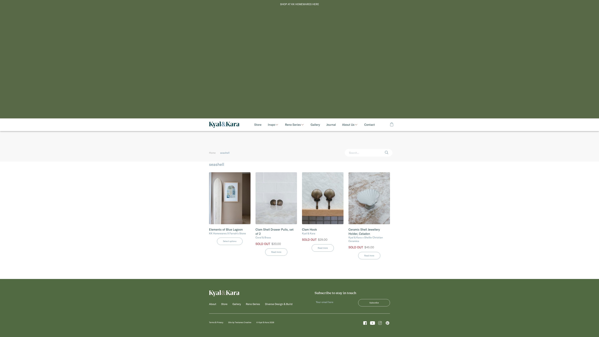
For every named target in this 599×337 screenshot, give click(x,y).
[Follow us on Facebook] (365, 323)
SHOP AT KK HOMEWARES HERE (299, 4)
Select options (229, 241)
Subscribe (374, 303)
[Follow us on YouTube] (372, 323)
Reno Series (293, 124)
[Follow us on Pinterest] (387, 323)
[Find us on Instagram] (379, 323)
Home (212, 152)
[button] (388, 152)
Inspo (271, 124)
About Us (348, 124)
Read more (276, 252)
